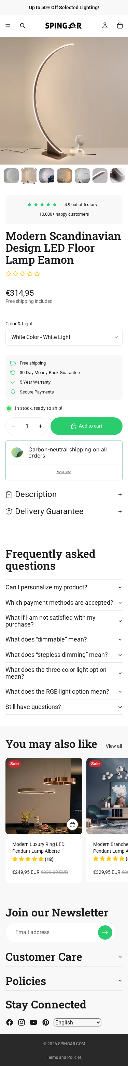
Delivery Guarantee (50, 511)
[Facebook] (9, 1022)
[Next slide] (115, 820)
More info (64, 472)
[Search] (22, 25)
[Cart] (119, 25)
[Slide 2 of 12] (29, 175)
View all (114, 746)
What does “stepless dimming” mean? (56, 654)
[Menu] (8, 25)
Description (36, 494)
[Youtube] (33, 1022)
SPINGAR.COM (71, 1043)
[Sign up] (105, 932)
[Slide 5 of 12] (82, 175)
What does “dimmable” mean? (46, 639)
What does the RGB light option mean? (57, 691)
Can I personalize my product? (46, 587)
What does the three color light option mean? (55, 673)
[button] (22, 274)
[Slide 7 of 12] (117, 175)
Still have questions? (33, 706)
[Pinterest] (46, 1022)
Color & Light (19, 323)
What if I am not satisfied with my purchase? (50, 621)
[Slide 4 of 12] (64, 175)
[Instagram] (21, 1022)
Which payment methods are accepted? (59, 602)
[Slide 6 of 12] (100, 175)
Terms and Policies (64, 1057)
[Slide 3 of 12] (46, 175)
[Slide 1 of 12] (11, 175)
